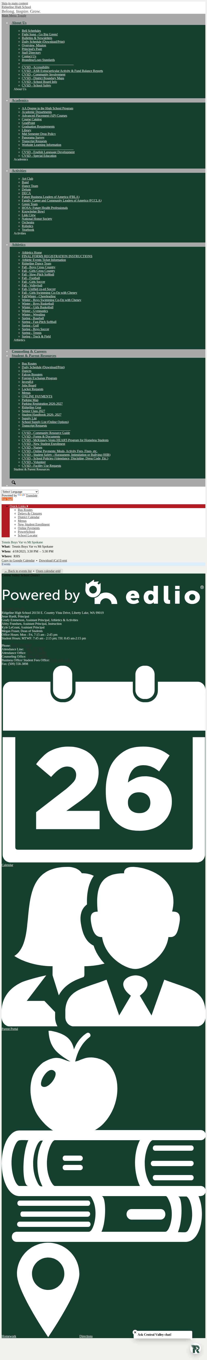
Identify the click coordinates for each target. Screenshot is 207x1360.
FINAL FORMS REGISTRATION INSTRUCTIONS (57, 256)
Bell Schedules (31, 30)
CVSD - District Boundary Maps (43, 78)
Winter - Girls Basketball (37, 307)
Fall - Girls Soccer (33, 281)
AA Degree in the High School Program (47, 108)
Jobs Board (29, 385)
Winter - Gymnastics (35, 311)
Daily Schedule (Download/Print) (43, 41)
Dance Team (30, 186)
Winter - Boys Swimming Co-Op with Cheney (51, 300)
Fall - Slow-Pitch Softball (38, 274)
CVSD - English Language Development (48, 152)
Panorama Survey (33, 137)
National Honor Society (37, 218)
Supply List (29, 418)
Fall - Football (31, 278)
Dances (26, 371)
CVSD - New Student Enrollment (43, 443)
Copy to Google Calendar (18, 560)
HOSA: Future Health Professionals (45, 207)
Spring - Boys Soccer (35, 329)
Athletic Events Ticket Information (44, 260)
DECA (26, 193)
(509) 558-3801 (34, 649)
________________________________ (48, 63)
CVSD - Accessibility (36, 67)
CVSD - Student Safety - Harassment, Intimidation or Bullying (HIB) (66, 454)
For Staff (7, 499)
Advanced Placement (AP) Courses (44, 115)
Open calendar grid (48, 571)
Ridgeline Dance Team (36, 263)
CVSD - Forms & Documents (41, 436)
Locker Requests (32, 389)
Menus (26, 392)
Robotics (27, 226)
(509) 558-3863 (37, 653)
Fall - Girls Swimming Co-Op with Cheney (49, 292)
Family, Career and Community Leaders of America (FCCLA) (61, 200)
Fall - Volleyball (32, 285)
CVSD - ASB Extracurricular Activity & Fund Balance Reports (62, 71)
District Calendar (28, 517)
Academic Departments (37, 112)
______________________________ (46, 429)
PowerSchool (26, 531)
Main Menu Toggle (14, 15)
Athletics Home (32, 252)
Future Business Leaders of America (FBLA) (50, 197)
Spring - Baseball (33, 318)
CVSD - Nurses (32, 447)
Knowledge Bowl (33, 211)
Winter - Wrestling (33, 314)
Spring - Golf (30, 325)
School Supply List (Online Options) (45, 422)
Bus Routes (29, 363)
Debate (26, 189)
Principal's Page (32, 49)
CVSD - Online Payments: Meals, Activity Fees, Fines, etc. (59, 451)
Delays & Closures (30, 513)
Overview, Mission (34, 45)
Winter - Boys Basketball (38, 303)
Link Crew (29, 215)
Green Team (30, 204)
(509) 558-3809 (60, 660)
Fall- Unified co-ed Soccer (39, 289)
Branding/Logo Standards (38, 60)
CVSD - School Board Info (39, 81)
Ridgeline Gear (31, 407)
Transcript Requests (34, 141)
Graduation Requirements (38, 126)
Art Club (27, 178)
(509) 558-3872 (37, 656)
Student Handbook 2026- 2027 (41, 414)
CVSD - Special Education (39, 155)
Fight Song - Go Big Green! (40, 34)
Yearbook (28, 229)
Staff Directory (31, 52)
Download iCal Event (53, 560)
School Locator (27, 535)
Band (25, 182)
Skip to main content (15, 3)
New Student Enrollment (34, 524)
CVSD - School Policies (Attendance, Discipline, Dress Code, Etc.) (65, 458)
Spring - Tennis (31, 332)
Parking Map (30, 400)
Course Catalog (32, 119)
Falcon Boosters (32, 374)
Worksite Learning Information (41, 144)
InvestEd (27, 382)
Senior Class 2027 (33, 411)
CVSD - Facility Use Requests (41, 465)
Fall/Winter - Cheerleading (39, 296)
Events (6, 564)
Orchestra (28, 222)
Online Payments (29, 528)
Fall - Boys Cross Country (38, 267)
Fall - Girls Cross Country (38, 270)
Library (26, 130)
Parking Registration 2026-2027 (42, 403)
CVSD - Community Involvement (43, 74)
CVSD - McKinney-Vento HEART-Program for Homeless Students (65, 440)
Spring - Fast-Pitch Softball (39, 322)
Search (14, 483)
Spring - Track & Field (36, 336)
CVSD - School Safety (36, 85)
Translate (31, 495)
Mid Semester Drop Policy (39, 134)
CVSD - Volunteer (34, 462)
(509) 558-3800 (21, 645)
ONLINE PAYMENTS (37, 396)
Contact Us (29, 56)
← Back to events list (18, 571)
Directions (86, 1336)
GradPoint (28, 123)
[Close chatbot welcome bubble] (135, 1332)
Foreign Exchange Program (39, 378)
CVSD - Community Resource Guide (46, 433)
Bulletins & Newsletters (37, 38)
